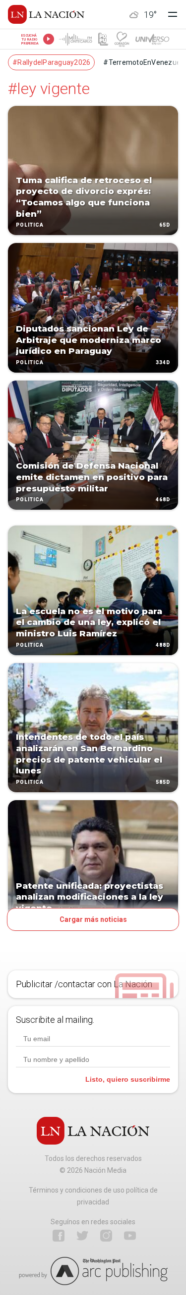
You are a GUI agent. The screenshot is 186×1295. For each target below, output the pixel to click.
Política (30, 225)
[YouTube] (130, 1236)
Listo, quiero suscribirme (127, 1079)
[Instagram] (106, 1236)
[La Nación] (46, 14)
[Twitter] (82, 1236)
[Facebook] (58, 1236)
